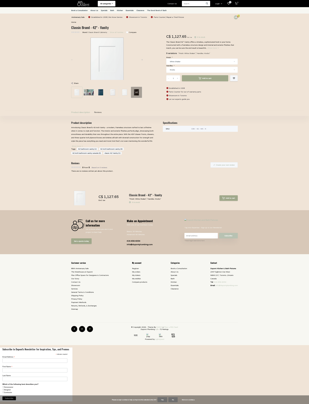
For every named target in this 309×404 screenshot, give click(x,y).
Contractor (8, 392)
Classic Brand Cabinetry (97, 32)
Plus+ (166, 327)
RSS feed (174, 327)
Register (135, 268)
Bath (112, 10)
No (173, 400)
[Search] (207, 3)
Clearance (140, 10)
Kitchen (120, 10)
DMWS (159, 327)
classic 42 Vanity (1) (112, 153)
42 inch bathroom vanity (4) (111, 149)
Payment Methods (78, 302)
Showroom (75, 285)
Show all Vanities (116, 32)
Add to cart (206, 78)
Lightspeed (159, 339)
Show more (212, 48)
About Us (94, 10)
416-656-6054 (133, 241)
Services (74, 289)
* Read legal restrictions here (194, 240)
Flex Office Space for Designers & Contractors (90, 275)
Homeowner (8, 387)
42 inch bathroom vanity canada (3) (86, 153)
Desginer (7, 390)
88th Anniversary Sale (80, 268)
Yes (162, 400)
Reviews (98, 112)
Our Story (75, 279)
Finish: (169, 57)
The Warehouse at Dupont (82, 272)
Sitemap (74, 309)
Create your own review (225, 165)
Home (73, 22)
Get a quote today (81, 241)
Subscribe (228, 236)
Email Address (8, 357)
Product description (80, 112)
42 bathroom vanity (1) (87, 149)
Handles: (170, 66)
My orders (136, 272)
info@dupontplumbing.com (140, 244)
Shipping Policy (77, 295)
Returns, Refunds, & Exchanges (84, 306)
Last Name (6, 375)
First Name (7, 366)
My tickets (136, 275)
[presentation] (72, 60)
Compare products (139, 282)
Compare (132, 32)
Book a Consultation (79, 10)
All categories (105, 4)
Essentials (130, 10)
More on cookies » (188, 400)
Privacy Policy (76, 299)
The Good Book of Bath (157, 10)
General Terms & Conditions (82, 292)
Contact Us (172, 4)
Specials (104, 10)
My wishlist (136, 279)
